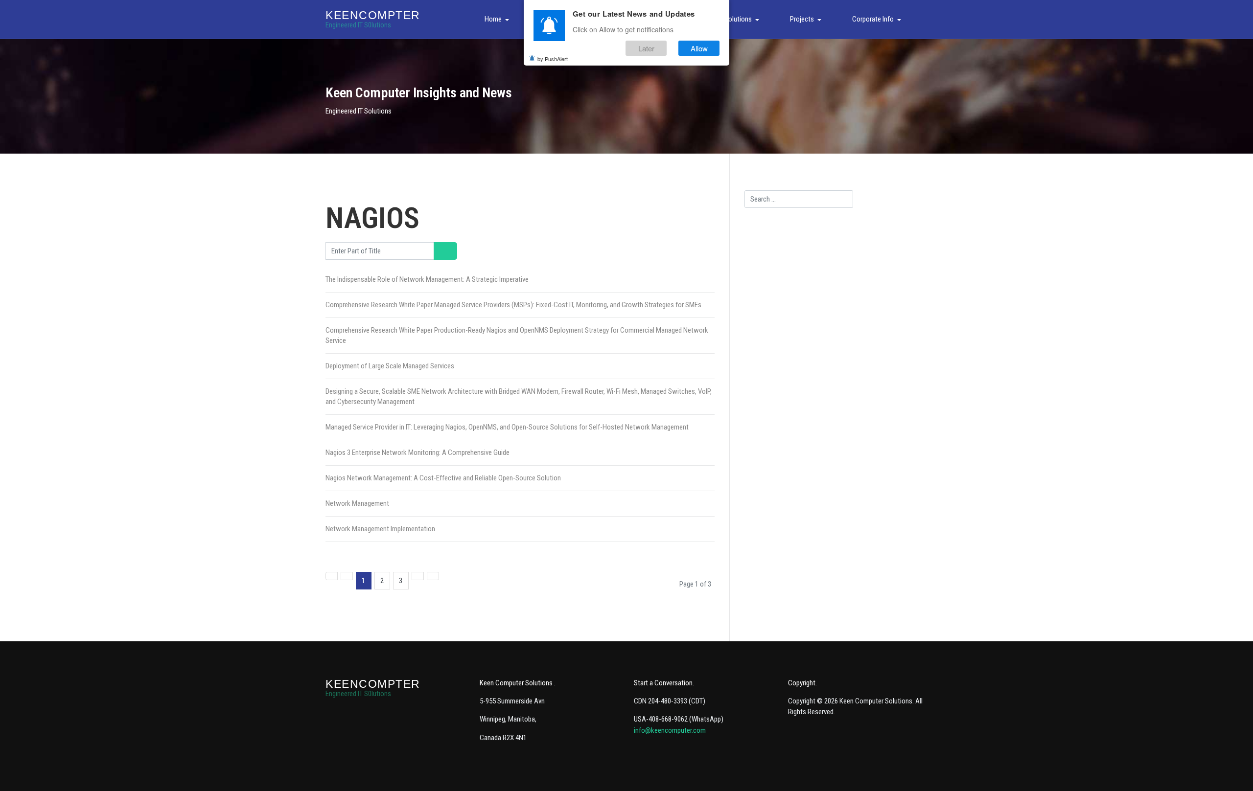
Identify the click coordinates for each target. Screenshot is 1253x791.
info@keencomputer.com (670, 730)
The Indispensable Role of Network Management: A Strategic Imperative (427, 279)
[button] (498, 19)
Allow (699, 48)
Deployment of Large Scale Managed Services (389, 366)
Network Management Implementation (380, 528)
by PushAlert (552, 59)
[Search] (440, 251)
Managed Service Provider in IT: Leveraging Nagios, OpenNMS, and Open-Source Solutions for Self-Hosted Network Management (507, 427)
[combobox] (798, 199)
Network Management (357, 503)
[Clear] (451, 251)
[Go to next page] (418, 576)
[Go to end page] (433, 576)
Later (646, 48)
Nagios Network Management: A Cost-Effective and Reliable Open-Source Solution (443, 478)
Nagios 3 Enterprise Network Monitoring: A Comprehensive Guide (417, 452)
